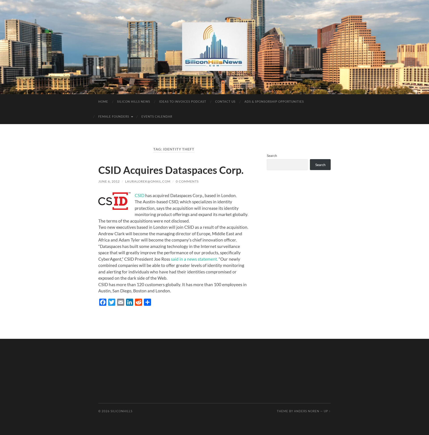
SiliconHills (121, 411)
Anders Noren (306, 411)
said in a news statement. (195, 259)
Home (103, 101)
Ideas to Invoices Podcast (182, 101)
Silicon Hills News (133, 101)
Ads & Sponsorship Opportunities (274, 101)
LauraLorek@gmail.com (147, 181)
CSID (139, 195)
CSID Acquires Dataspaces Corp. (171, 170)
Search (272, 155)
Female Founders (113, 116)
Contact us (225, 101)
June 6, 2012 (109, 181)
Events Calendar (156, 116)
